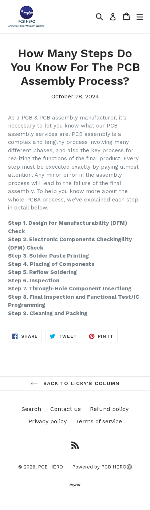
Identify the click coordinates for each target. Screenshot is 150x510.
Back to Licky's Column (81, 383)
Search (31, 408)
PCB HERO (50, 467)
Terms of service (99, 421)
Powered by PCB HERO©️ (102, 467)
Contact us (65, 408)
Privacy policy (47, 421)
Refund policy (109, 408)
